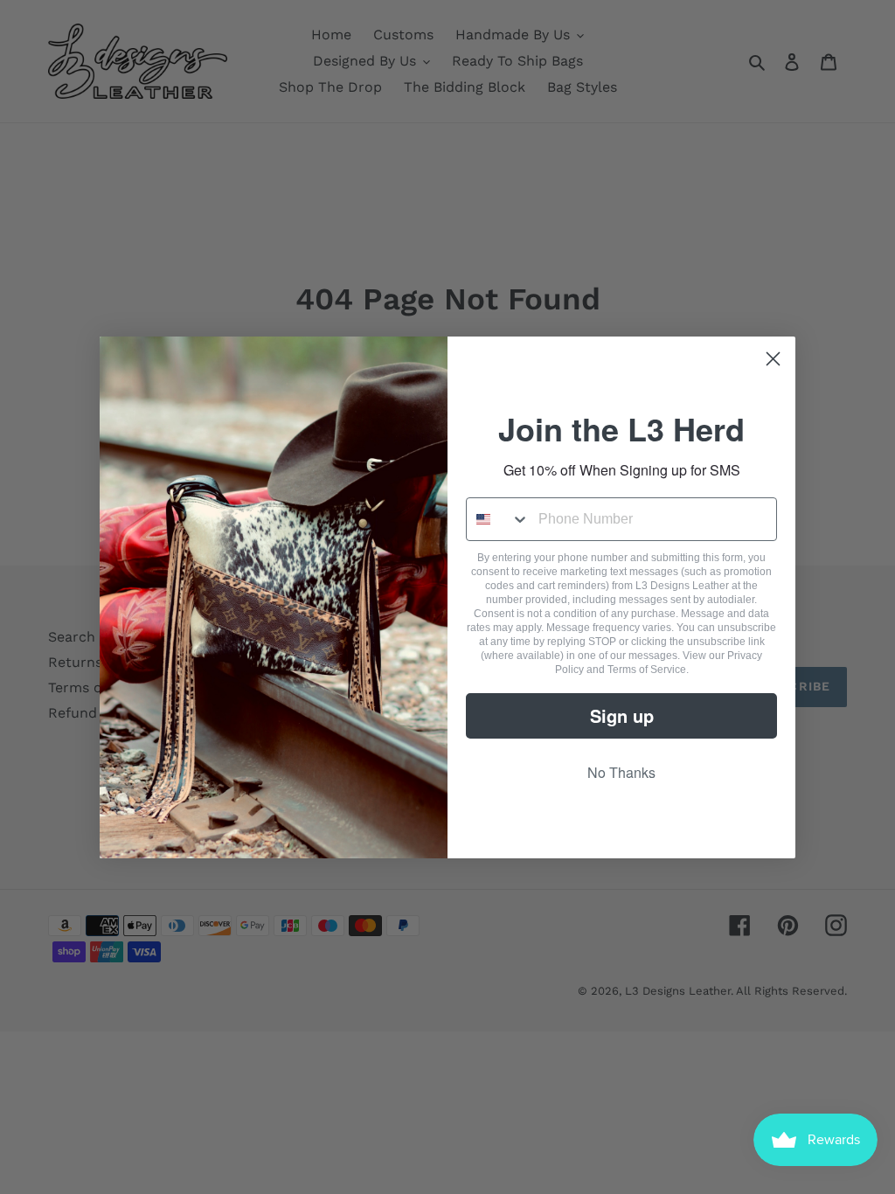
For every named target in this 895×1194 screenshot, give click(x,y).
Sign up (622, 715)
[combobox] (498, 519)
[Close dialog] (773, 359)
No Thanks (621, 772)
